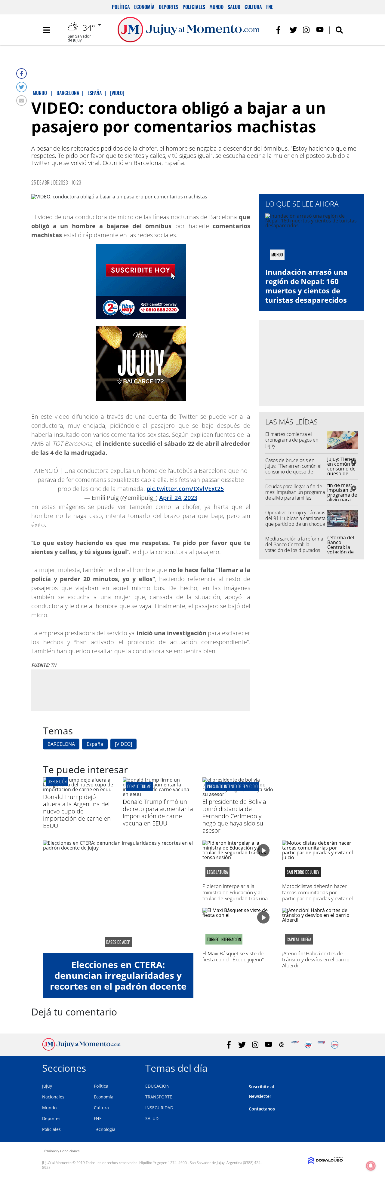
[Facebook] (21, 73)
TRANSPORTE (158, 1097)
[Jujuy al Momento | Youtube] (320, 30)
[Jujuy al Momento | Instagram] (306, 30)
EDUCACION (157, 1086)
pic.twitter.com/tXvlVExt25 (185, 489)
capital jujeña (299, 939)
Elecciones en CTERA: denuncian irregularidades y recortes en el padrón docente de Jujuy (118, 980)
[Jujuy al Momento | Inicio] (336, 1067)
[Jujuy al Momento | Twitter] (293, 30)
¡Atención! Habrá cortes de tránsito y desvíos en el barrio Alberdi (316, 959)
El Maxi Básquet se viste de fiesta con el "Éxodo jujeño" (233, 956)
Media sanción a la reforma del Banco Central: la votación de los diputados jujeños (294, 547)
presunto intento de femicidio (232, 786)
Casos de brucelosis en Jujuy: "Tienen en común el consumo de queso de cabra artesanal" (293, 469)
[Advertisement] (141, 690)
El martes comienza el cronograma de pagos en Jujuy (291, 440)
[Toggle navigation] (47, 30)
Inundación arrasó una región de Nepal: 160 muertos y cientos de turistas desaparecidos (306, 286)
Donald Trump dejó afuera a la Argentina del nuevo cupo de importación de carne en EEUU (77, 811)
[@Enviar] (21, 100)
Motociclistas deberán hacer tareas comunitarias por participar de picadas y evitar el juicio (317, 895)
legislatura (217, 872)
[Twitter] (21, 87)
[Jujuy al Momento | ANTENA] (295, 1045)
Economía (144, 7)
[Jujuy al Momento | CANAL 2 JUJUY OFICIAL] (281, 1045)
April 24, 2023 (178, 498)
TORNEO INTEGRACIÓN (224, 939)
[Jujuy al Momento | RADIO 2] (321, 1045)
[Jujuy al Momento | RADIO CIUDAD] (334, 1045)
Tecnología (105, 1129)
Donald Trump (139, 786)
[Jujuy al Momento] (81, 1049)
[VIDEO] (123, 744)
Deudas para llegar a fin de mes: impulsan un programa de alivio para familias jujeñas (295, 495)
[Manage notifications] (371, 1166)
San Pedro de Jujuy (303, 872)
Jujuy (47, 1086)
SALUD (152, 1118)
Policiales (194, 7)
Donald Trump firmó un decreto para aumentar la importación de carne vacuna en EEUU (158, 812)
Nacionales (53, 1097)
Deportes (168, 7)
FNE (269, 7)
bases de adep (118, 942)
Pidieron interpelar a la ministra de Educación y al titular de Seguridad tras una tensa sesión (235, 895)
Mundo (216, 7)
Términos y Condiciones (60, 1151)
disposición (57, 781)
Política (121, 7)
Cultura (253, 7)
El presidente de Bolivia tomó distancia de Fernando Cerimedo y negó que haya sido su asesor (234, 816)
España (95, 744)
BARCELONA (61, 744)
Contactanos (262, 1109)
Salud (234, 7)
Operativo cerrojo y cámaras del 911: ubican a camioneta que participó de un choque (295, 518)
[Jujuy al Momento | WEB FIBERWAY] (308, 1045)
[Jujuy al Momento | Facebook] (280, 30)
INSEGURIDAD (159, 1107)
